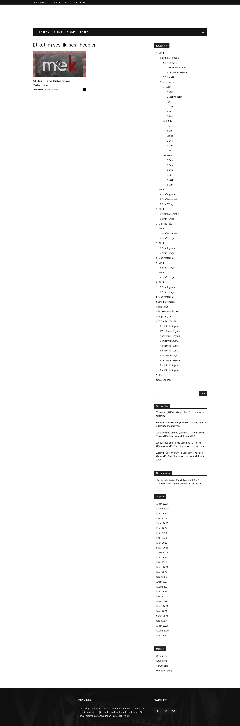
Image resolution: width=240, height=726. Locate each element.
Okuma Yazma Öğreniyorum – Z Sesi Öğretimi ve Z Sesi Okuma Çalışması (181, 424)
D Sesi (170, 160)
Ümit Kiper (38, 89)
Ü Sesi (170, 174)
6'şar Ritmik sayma (170, 355)
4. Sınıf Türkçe (167, 238)
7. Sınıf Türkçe (167, 277)
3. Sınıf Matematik (169, 213)
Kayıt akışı (161, 660)
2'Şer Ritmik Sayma (177, 72)
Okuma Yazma (167, 82)
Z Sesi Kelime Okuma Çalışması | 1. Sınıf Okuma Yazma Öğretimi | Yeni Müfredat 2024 (180, 434)
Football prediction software (185, 483)
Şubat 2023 (162, 547)
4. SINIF (83, 2)
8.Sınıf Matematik (165, 301)
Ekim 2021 (161, 591)
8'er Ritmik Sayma (169, 365)
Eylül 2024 (161, 532)
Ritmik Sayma (170, 62)
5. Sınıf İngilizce (168, 248)
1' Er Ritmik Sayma (176, 67)
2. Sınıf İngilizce (168, 194)
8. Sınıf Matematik (165, 296)
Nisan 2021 (162, 606)
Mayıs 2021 (162, 601)
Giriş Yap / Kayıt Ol (41, 2)
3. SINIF (75, 2)
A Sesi (170, 91)
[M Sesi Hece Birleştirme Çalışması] (59, 64)
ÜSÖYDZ (167, 155)
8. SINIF (160, 282)
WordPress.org (164, 670)
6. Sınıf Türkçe (167, 267)
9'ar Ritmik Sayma (169, 370)
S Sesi (170, 169)
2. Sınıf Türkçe (167, 204)
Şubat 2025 (162, 523)
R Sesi (170, 145)
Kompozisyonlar (164, 316)
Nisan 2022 (162, 567)
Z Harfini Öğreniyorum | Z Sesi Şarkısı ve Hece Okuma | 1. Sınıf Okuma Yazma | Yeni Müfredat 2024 (180, 456)
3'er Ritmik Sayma (169, 340)
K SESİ (170, 130)
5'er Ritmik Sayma (169, 350)
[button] (203, 32)
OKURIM (167, 121)
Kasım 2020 (162, 630)
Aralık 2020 (162, 625)
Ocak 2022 (162, 576)
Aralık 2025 (162, 503)
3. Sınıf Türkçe (167, 218)
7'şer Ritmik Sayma (170, 360)
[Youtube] (173, 711)
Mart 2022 (161, 572)
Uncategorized (164, 379)
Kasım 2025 (162, 508)
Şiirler (159, 375)
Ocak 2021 (162, 620)
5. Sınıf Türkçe (167, 252)
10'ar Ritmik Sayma (170, 331)
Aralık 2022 (162, 552)
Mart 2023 (161, 542)
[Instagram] (165, 711)
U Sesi (170, 150)
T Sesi (170, 116)
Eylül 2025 (161, 518)
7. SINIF (160, 272)
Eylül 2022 (161, 562)
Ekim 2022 (161, 557)
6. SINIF (160, 262)
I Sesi (169, 126)
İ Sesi (169, 101)
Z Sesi (170, 184)
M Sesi (170, 135)
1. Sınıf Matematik (169, 57)
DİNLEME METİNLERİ (167, 311)
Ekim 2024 (161, 528)
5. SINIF (160, 243)
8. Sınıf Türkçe (167, 292)
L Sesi (170, 106)
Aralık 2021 (162, 581)
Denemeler (162, 306)
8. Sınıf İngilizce (168, 287)
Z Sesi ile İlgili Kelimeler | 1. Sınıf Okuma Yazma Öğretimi (180, 414)
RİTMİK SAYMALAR (166, 321)
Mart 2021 (161, 611)
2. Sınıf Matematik (169, 199)
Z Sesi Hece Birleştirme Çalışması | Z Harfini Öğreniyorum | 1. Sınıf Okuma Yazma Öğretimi (180, 444)
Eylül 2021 (161, 596)
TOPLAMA (168, 77)
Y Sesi (170, 179)
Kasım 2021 (162, 586)
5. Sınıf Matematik (165, 257)
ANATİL (167, 87)
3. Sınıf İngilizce (164, 223)
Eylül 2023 (161, 537)
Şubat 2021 (162, 615)
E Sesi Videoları (174, 96)
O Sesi (170, 140)
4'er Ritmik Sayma (169, 345)
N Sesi (170, 111)
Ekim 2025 (161, 513)
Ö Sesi (170, 165)
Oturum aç (162, 656)
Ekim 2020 (161, 635)
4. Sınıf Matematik (169, 233)
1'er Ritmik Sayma (169, 326)
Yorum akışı (162, 665)
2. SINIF (66, 2)
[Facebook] (157, 711)
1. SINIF (55, 2)
